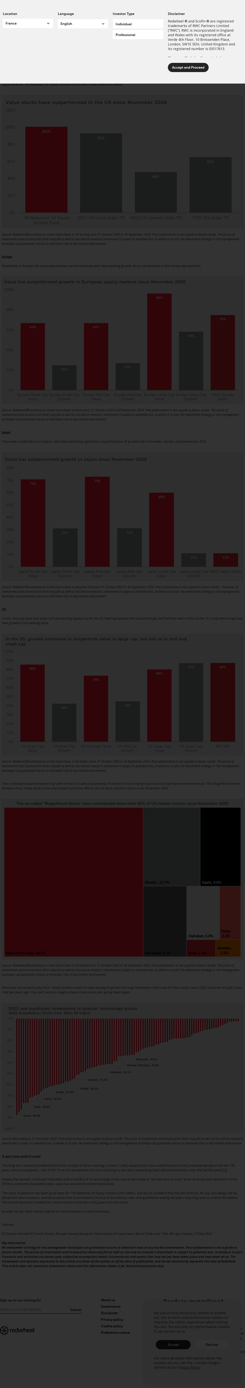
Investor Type (123, 14)
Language (66, 14)
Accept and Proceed (188, 67)
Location (10, 14)
